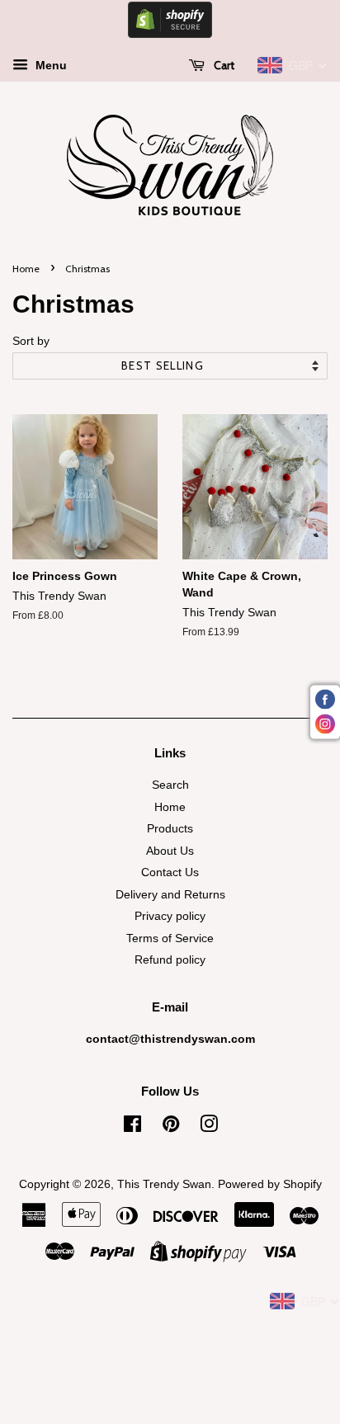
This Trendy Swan (164, 1184)
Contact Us (170, 872)
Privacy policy (170, 916)
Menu (49, 65)
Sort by (31, 340)
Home (26, 268)
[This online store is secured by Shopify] (170, 33)
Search (170, 785)
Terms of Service (170, 938)
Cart (222, 65)
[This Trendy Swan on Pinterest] (171, 1127)
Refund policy (170, 960)
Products (170, 829)
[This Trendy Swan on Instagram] (209, 1127)
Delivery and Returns (170, 895)
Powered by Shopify (270, 1184)
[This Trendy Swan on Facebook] (132, 1127)
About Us (170, 851)
